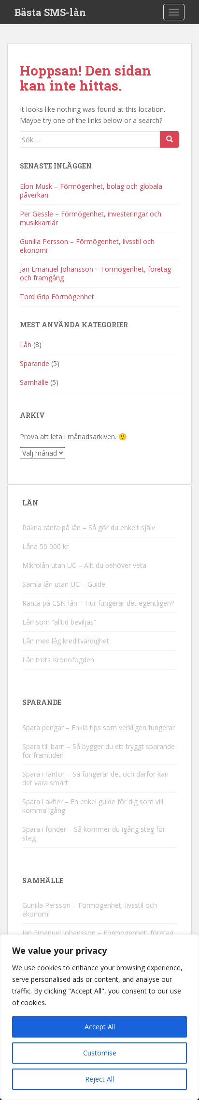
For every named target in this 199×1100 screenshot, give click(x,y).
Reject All (99, 1079)
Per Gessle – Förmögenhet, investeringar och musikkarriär (90, 218)
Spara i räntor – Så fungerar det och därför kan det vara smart (95, 778)
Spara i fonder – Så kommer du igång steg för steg (93, 833)
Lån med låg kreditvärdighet (65, 640)
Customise (99, 1052)
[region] (99, 1017)
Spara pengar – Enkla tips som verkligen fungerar (98, 727)
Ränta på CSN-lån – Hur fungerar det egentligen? (98, 603)
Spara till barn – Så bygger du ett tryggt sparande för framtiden (98, 751)
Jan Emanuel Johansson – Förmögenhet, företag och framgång (95, 273)
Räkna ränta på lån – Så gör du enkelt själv (88, 527)
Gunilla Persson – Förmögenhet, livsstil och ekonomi (87, 246)
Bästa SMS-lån (50, 12)
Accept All (100, 1026)
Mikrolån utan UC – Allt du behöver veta (84, 565)
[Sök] (169, 139)
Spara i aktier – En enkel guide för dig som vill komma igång (92, 806)
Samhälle (34, 382)
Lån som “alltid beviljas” (59, 621)
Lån (25, 344)
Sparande (34, 363)
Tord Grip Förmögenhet (57, 296)
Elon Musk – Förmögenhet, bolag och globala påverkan (91, 190)
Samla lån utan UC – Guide (63, 584)
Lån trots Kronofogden (58, 659)
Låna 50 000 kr (45, 546)
